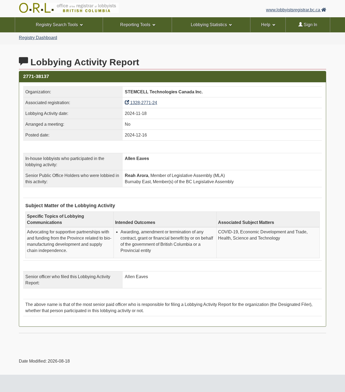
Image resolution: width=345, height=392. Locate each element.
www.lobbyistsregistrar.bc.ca (293, 10)
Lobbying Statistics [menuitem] (209, 24)
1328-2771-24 (143, 102)
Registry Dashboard (38, 37)
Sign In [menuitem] (310, 24)
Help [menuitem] (265, 24)
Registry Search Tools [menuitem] (57, 24)
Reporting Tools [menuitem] (135, 24)
